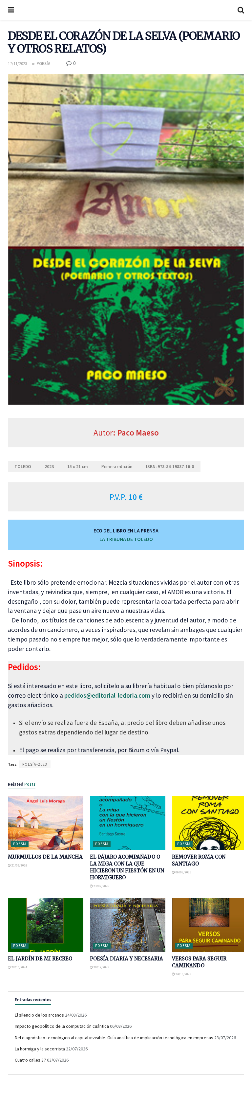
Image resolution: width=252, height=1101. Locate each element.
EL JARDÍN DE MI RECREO (40, 958)
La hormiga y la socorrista (40, 1049)
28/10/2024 (19, 967)
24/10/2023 (183, 974)
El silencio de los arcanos (39, 1015)
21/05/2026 (19, 865)
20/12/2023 (101, 967)
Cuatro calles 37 (30, 1060)
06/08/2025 (183, 872)
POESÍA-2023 (34, 764)
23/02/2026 (101, 886)
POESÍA (43, 63)
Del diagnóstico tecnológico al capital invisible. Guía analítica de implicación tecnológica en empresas (114, 1038)
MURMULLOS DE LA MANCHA (45, 857)
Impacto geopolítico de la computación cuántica (62, 1026)
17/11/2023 (17, 63)
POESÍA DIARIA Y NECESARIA (126, 958)
